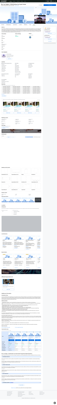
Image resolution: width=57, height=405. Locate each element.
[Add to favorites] (20, 332)
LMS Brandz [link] (16, 258)
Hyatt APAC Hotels (5, 285)
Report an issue (13, 387)
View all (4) (49, 41)
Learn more (9, 58)
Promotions (14, 1)
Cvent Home (30, 391)
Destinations (18, 1)
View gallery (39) (54, 22)
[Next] (40, 242)
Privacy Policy (41, 391)
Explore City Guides (9, 394)
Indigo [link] (4, 258)
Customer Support (31, 393)
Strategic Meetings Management (21, 394)
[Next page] (39, 106)
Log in (55, 1)
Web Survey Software (20, 395)
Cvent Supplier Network (9, 391)
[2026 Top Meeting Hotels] (30, 37)
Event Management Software (21, 391)
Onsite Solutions (9, 395)
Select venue (8, 112)
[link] (7, 256)
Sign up (53, 1)
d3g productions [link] (28, 258)
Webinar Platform (20, 396)
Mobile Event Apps (20, 393)
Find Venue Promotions (9, 393)
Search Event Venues (9, 392)
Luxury (25, 1)
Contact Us (30, 392)
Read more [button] (4, 245)
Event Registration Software (21, 392)
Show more (3, 94)
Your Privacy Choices (31, 394)
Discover (22, 1)
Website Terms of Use (42, 393)
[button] (17, 15)
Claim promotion (50, 33)
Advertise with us (41, 394)
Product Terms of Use (42, 392)
